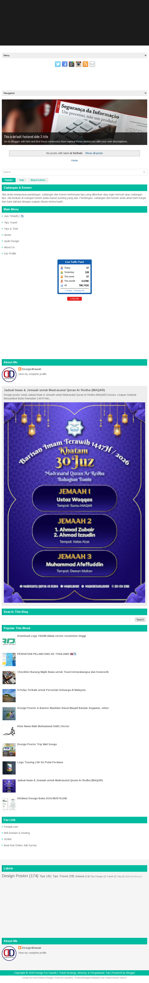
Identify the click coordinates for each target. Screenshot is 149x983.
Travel (110, 876)
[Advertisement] (74, 25)
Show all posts (94, 153)
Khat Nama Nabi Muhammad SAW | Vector (43, 726)
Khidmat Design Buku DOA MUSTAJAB (42, 798)
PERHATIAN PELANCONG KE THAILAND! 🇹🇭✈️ (46, 653)
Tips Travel (10, 222)
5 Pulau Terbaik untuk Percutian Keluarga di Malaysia (51, 690)
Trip (119, 876)
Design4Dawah (31, 369)
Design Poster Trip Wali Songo (37, 744)
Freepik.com (11, 826)
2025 (127, 876)
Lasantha (68, 978)
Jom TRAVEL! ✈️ (14, 216)
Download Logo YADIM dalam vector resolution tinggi (51, 635)
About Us (9, 247)
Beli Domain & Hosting (17, 832)
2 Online (68, 291)
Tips (42, 876)
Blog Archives (38, 180)
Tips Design (96, 876)
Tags (21, 180)
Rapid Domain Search (116, 978)
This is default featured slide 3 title (26, 136)
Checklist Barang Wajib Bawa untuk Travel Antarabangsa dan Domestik (63, 672)
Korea (136, 876)
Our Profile (10, 253)
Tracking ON (79, 291)
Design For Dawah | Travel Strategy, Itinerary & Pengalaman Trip (74, 74)
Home (74, 160)
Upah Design (11, 241)
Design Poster (15, 876)
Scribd (7, 839)
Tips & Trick (11, 228)
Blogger (130, 972)
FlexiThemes (39, 978)
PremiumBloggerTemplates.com (89, 978)
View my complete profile (32, 374)
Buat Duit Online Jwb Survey (20, 845)
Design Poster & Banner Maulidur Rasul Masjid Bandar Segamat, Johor (63, 708)
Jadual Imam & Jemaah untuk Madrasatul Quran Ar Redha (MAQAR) (54, 390)
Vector (7, 234)
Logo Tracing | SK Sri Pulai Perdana (40, 762)
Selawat (79, 876)
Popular (9, 180)
